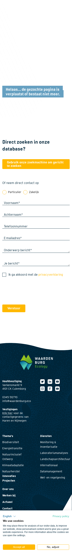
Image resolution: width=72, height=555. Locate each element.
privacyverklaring (50, 274)
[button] (9, 516)
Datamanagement (51, 471)
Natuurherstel (11, 471)
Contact (7, 508)
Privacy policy (61, 516)
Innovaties (9, 476)
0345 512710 (9, 397)
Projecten (8, 480)
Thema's (7, 436)
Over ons (8, 489)
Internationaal (49, 465)
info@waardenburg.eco (16, 401)
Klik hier (7, 413)
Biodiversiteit (10, 442)
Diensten (46, 436)
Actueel (7, 501)
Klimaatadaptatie (13, 465)
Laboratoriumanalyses (54, 452)
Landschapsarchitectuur (55, 459)
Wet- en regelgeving (52, 477)
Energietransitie (12, 448)
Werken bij (9, 495)
